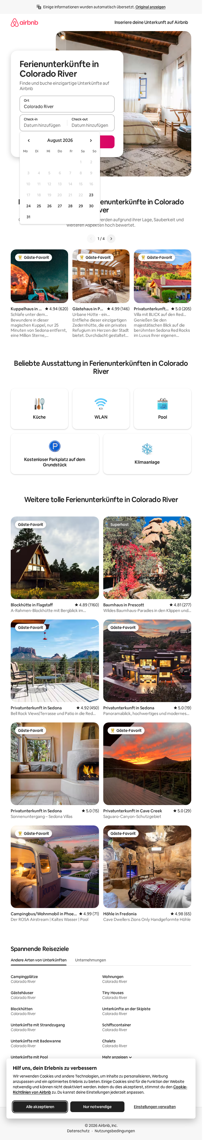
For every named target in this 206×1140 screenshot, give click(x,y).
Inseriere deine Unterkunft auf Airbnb (151, 22)
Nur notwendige (97, 1106)
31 (28, 217)
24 (28, 206)
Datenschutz (78, 1130)
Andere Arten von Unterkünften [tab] (39, 960)
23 (91, 195)
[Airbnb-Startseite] (24, 22)
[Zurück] (91, 238)
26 (49, 206)
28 (70, 206)
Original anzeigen (150, 7)
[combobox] (67, 106)
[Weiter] (111, 238)
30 (91, 206)
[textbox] (43, 125)
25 (39, 206)
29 (81, 206)
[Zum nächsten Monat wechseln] (90, 140)
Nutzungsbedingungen (115, 1130)
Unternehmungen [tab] (90, 960)
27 (60, 206)
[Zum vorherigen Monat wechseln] (29, 140)
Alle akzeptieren (40, 1106)
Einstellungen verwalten (155, 1106)
